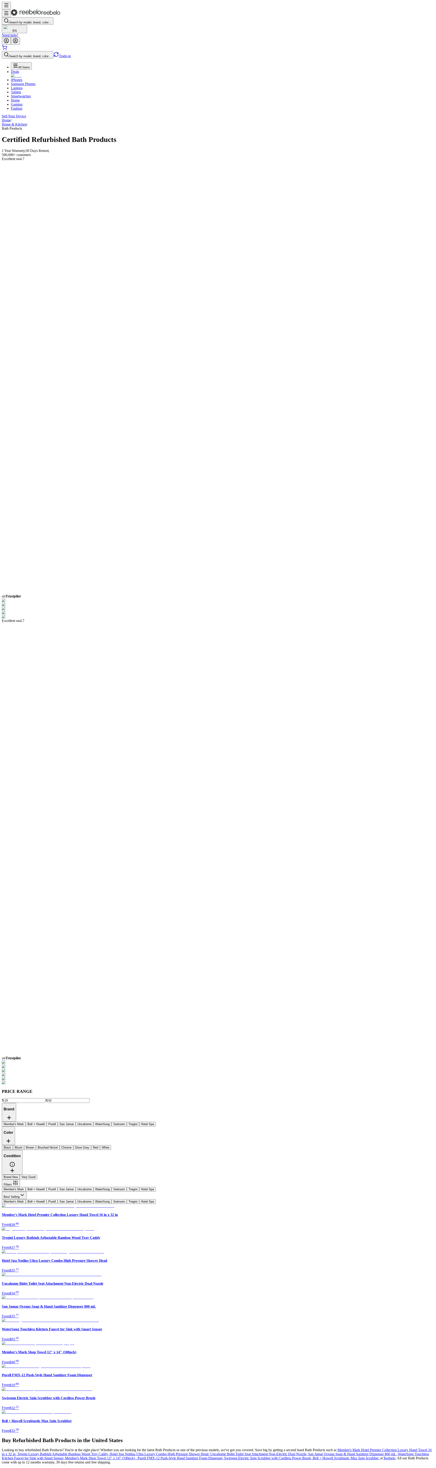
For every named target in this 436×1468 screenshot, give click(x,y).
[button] (12, 1166)
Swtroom (119, 1189)
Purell (52, 1189)
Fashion (16, 108)
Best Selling (12, 1196)
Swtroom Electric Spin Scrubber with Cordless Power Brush (268, 1458)
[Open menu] (6, 5)
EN (14, 30)
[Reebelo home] (35, 15)
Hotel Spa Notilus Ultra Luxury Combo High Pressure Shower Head (160, 1454)
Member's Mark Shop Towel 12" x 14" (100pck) (101, 1458)
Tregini (133, 1189)
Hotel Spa (147, 1189)
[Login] (6, 41)
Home (15, 100)
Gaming (16, 104)
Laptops (16, 88)
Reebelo (389, 1458)
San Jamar (66, 1189)
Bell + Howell (36, 1189)
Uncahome (84, 1189)
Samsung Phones (23, 84)
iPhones (16, 80)
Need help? (10, 35)
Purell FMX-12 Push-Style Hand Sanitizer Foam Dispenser (181, 1458)
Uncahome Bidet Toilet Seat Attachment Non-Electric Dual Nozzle (259, 1454)
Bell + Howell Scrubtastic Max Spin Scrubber (346, 1458)
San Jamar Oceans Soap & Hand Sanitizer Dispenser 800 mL (353, 1454)
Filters (8, 1184)
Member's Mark (14, 1189)
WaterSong (102, 1189)
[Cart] (4, 49)
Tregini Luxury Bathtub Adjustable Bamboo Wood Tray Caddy (63, 1454)
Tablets (16, 92)
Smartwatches (21, 96)
